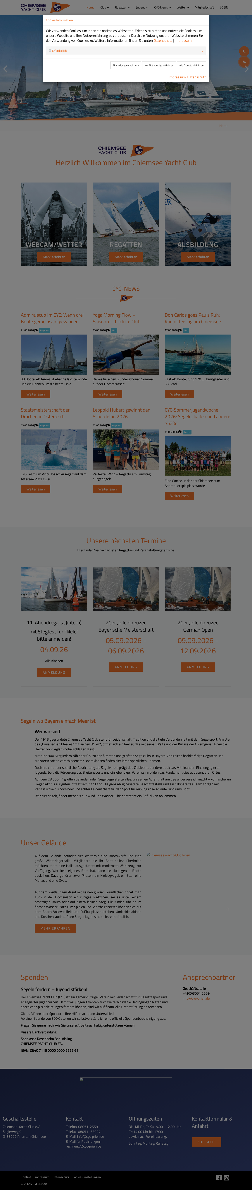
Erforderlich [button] (59, 50)
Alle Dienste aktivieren (191, 65)
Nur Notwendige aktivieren (159, 65)
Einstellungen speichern (126, 65)
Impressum (183, 40)
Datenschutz (163, 40)
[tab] (126, 50)
